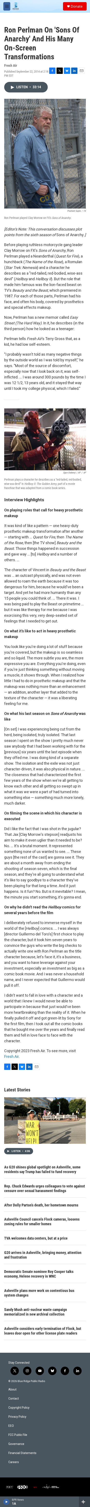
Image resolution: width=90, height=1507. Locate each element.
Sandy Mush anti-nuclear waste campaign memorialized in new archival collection (35, 1311)
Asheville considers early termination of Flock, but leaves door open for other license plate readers (42, 1330)
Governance (16, 1444)
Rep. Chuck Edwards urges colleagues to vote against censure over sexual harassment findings (44, 1188)
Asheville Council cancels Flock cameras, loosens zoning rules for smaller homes (42, 1221)
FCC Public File (17, 1435)
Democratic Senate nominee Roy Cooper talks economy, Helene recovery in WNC (38, 1273)
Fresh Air (11, 1056)
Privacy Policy (17, 1416)
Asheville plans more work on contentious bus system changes (39, 1292)
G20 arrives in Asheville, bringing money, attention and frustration (42, 1254)
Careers (13, 1462)
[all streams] (84, 1501)
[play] (6, 1502)
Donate (76, 6)
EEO (11, 1425)
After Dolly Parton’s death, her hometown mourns (41, 1205)
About (12, 1389)
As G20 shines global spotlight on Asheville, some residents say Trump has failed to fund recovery (42, 1169)
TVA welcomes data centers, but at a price (36, 1238)
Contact (13, 1398)
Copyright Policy (19, 1407)
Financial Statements (22, 1453)
